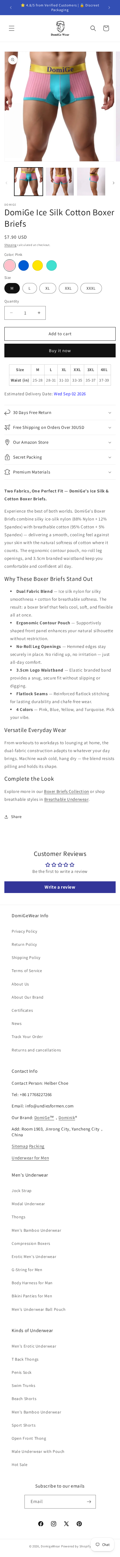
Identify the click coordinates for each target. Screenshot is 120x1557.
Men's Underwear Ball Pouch (39, 1309)
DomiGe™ (44, 1117)
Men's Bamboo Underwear (36, 1230)
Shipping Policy (26, 957)
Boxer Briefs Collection (66, 791)
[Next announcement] (109, 7)
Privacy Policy (24, 931)
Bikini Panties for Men (32, 1296)
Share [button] (16, 816)
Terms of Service (27, 970)
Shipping (10, 245)
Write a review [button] (60, 887)
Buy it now (60, 350)
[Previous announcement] (10, 7)
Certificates (22, 1010)
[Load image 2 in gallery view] (60, 181)
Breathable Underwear (66, 799)
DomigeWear (50, 1546)
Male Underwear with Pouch (38, 1451)
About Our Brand (28, 997)
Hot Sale (20, 1464)
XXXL (91, 288)
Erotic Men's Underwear (34, 1256)
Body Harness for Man (32, 1282)
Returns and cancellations (36, 1050)
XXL (68, 288)
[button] (11, 28)
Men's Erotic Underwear (34, 1346)
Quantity (11, 301)
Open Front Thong (29, 1438)
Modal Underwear (28, 1203)
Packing (37, 1146)
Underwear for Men (30, 1158)
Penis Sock (22, 1372)
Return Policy (24, 944)
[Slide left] (6, 183)
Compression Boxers (31, 1243)
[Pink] (9, 265)
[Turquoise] (51, 265)
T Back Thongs (25, 1359)
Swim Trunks (24, 1385)
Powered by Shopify (76, 1546)
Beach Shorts (24, 1398)
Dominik (67, 1117)
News (17, 1023)
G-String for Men (27, 1269)
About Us (20, 984)
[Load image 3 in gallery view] (91, 181)
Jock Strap (22, 1190)
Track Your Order (27, 1036)
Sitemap (20, 1146)
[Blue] (23, 265)
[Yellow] (37, 265)
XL (47, 288)
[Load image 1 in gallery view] (28, 181)
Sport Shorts (24, 1425)
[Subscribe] (89, 1502)
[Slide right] (113, 183)
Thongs (19, 1216)
